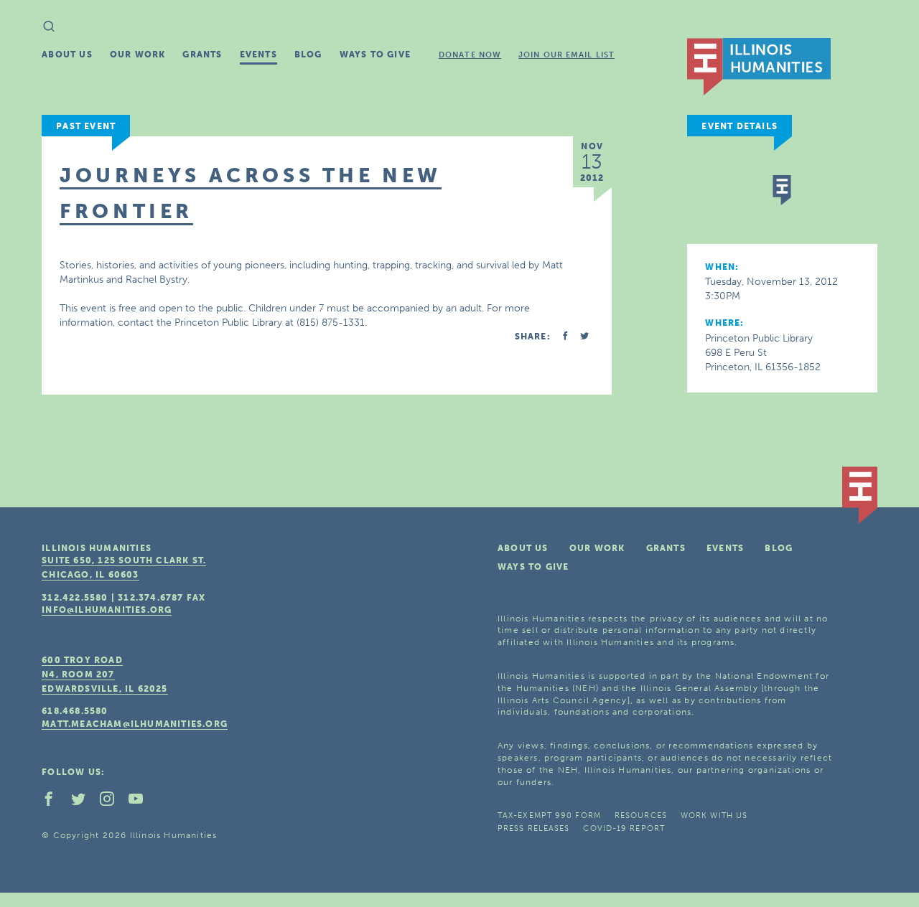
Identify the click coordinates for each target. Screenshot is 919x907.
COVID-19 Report (624, 828)
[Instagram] (113, 802)
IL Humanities (759, 66)
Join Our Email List (566, 55)
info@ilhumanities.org (107, 610)
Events (258, 55)
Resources (641, 815)
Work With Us (714, 815)
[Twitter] (84, 802)
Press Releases (533, 828)
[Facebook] (54, 802)
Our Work (138, 55)
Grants (202, 55)
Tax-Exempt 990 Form (549, 815)
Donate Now (470, 55)
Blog (308, 55)
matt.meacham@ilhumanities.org (135, 724)
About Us (67, 55)
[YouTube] (141, 802)
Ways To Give (375, 55)
